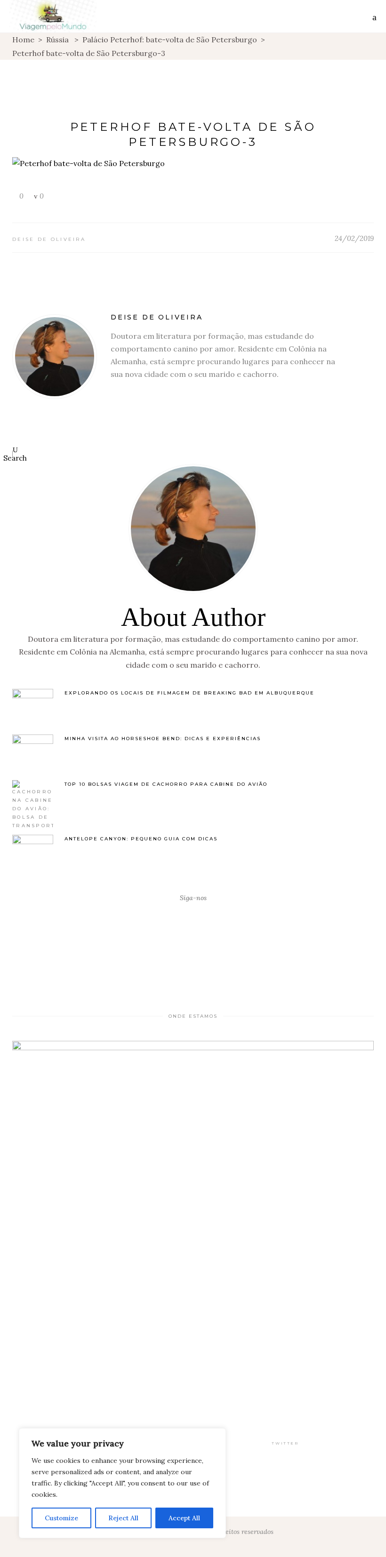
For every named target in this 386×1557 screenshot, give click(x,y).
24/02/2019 (354, 238)
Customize (61, 1518)
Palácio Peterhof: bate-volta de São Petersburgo (169, 39)
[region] (122, 1483)
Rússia (57, 39)
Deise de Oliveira (49, 239)
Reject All (123, 1518)
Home (23, 39)
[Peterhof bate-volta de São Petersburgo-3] (54, 356)
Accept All (184, 1518)
